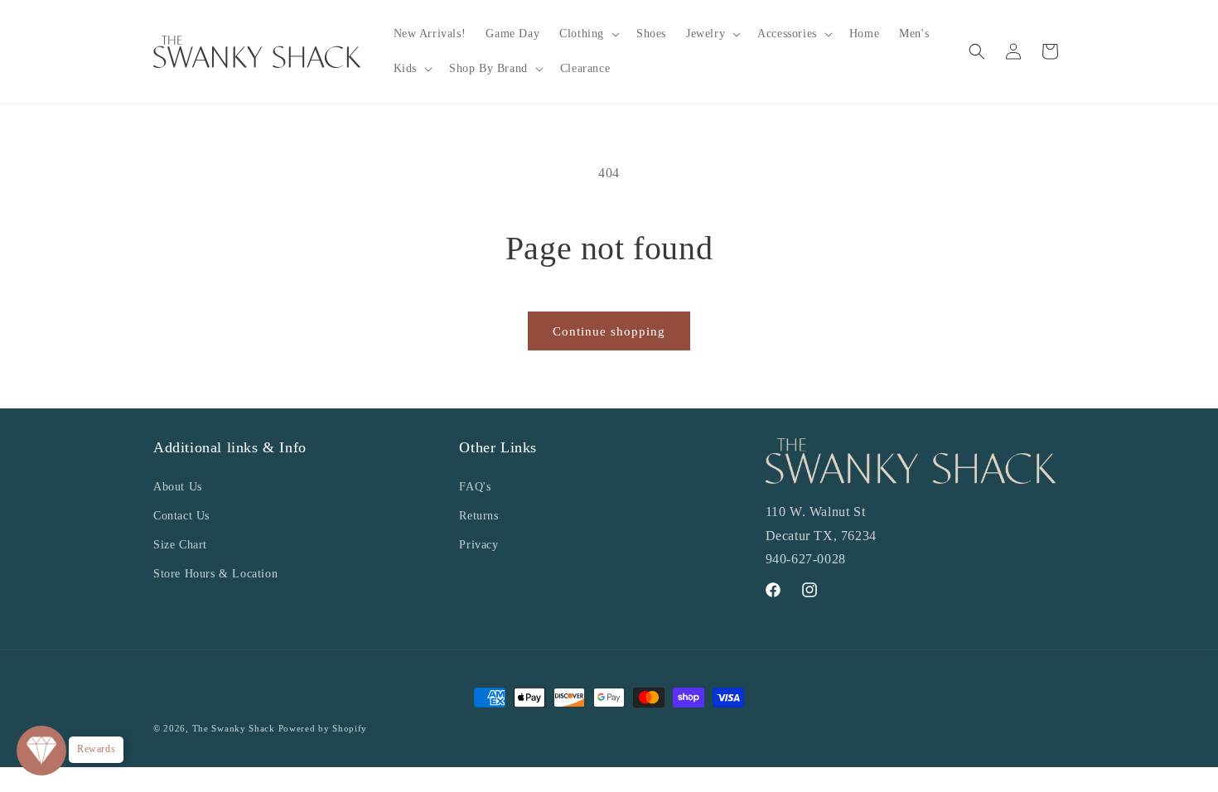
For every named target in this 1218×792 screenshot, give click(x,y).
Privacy (478, 544)
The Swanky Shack (233, 728)
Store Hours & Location (215, 573)
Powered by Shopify (323, 728)
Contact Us (181, 515)
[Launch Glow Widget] (41, 750)
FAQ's (475, 487)
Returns (478, 515)
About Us (177, 487)
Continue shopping (609, 331)
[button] (587, 34)
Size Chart (180, 544)
